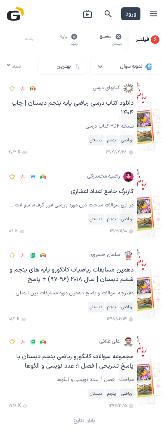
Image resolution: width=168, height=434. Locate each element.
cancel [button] (118, 36)
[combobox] (125, 67)
